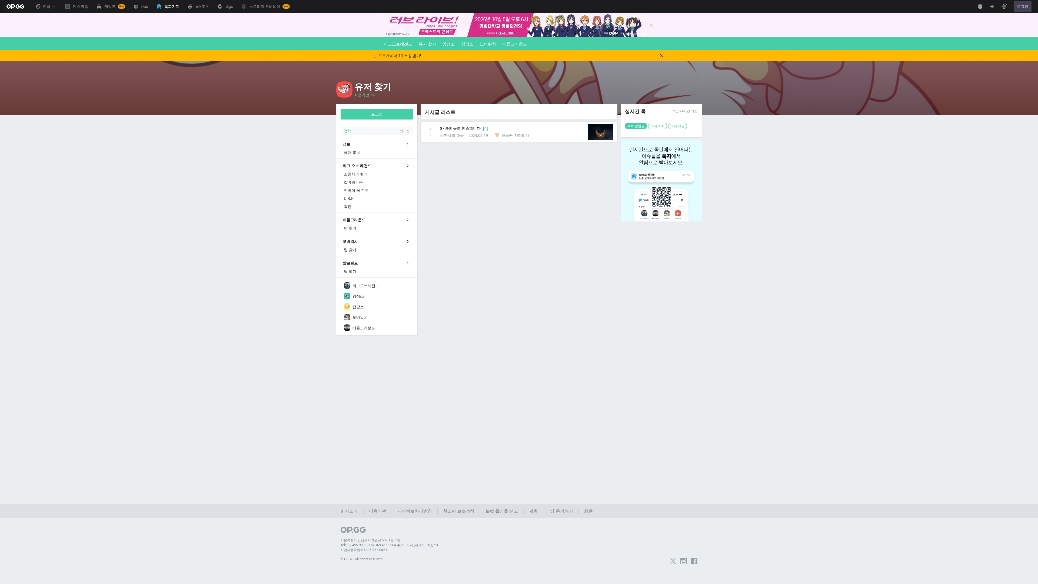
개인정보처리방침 (414, 511)
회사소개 (349, 511)
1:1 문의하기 (561, 511)
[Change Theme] (992, 6)
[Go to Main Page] (15, 6)
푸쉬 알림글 (635, 126)
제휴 (533, 511)
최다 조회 (657, 126)
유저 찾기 (427, 44)
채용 (588, 511)
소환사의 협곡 (452, 135)
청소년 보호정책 (458, 511)
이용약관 (377, 511)
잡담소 (467, 44)
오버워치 (488, 44)
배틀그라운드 (515, 44)
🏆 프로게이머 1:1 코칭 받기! (397, 56)
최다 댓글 (677, 126)
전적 (46, 6)
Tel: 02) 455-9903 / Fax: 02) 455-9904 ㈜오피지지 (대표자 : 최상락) (389, 545)
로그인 (1022, 6)
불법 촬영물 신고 (501, 511)
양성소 (449, 44)
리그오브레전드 (398, 44)
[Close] (651, 25)
